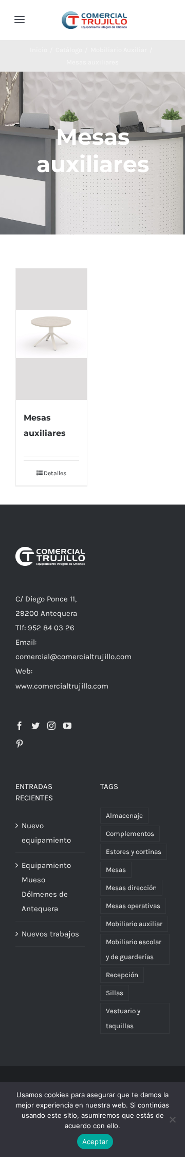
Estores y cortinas (133, 852)
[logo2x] (94, 15)
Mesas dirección (131, 888)
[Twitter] (35, 726)
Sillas (114, 993)
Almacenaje (124, 815)
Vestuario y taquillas (123, 1018)
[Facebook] (19, 726)
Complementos (130, 833)
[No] (172, 1119)
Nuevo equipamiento (46, 833)
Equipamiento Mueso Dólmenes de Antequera (46, 887)
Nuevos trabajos (50, 933)
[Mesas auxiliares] (51, 334)
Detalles (55, 473)
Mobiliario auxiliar (134, 924)
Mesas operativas (133, 906)
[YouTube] (67, 726)
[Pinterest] (19, 744)
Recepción (122, 975)
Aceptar (95, 1141)
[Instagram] (51, 726)
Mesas (116, 870)
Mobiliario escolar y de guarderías (133, 949)
